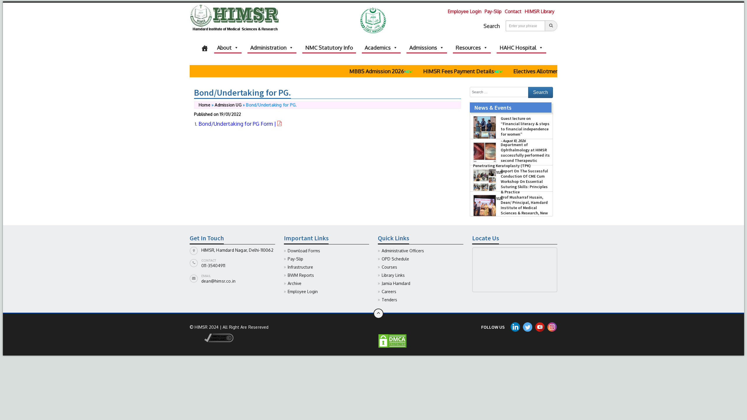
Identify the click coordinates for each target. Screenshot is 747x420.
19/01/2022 (230, 114)
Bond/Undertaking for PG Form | (237, 123)
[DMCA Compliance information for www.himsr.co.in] (211, 337)
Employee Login (464, 11)
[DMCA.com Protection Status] (392, 340)
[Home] (204, 47)
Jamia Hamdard (396, 283)
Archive (294, 283)
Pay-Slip (493, 11)
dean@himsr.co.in (218, 281)
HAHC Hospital (518, 47)
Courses (389, 267)
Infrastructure (300, 267)
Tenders (389, 299)
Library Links (393, 275)
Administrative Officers (403, 250)
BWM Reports (301, 275)
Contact (513, 11)
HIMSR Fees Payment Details (448, 71)
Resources (468, 47)
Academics (378, 47)
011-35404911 (213, 265)
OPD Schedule (395, 258)
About (224, 47)
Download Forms (304, 250)
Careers (389, 291)
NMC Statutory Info (329, 47)
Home (204, 104)
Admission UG (228, 104)
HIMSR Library (539, 11)
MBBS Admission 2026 (366, 71)
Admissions (423, 47)
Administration (268, 47)
